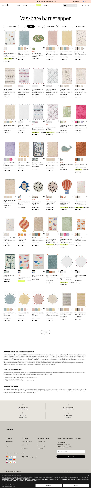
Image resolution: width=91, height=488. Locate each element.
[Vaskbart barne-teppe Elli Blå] (66, 299)
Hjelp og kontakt (9, 441)
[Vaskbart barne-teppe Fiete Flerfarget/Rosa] (81, 187)
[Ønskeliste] (83, 5)
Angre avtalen (40, 448)
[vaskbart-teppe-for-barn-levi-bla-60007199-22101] (22, 86)
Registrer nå (71, 456)
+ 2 (27, 48)
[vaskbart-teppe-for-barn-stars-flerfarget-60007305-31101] (5, 48)
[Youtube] (27, 457)
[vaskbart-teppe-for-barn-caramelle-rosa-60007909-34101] (25, 234)
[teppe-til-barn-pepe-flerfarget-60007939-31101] (19, 272)
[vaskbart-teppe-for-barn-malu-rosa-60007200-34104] (65, 272)
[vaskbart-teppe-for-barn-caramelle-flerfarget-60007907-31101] (19, 234)
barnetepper (38, 362)
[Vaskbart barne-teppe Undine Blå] (52, 262)
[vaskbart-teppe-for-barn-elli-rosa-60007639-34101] (67, 309)
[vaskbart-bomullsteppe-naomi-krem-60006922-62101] (82, 48)
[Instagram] (31, 457)
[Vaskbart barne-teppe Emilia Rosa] (52, 149)
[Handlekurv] (88, 5)
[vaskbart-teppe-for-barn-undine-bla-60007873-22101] (79, 159)
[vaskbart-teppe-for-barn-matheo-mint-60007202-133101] (47, 86)
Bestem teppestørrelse (27, 441)
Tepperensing (24, 443)
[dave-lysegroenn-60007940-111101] (79, 122)
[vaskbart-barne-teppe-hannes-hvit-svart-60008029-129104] (33, 197)
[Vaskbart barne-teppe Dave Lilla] (10, 149)
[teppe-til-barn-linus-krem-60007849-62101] (33, 159)
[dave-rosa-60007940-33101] (76, 122)
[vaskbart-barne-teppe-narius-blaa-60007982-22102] (19, 197)
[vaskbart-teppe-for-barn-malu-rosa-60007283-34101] (25, 48)
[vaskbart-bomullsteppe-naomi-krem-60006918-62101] (76, 48)
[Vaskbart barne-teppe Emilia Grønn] (10, 187)
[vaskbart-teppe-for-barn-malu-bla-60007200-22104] (62, 272)
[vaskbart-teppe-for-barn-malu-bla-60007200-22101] (36, 86)
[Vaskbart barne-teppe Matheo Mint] (52, 76)
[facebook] (35, 457)
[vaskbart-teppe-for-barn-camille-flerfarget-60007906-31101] (62, 197)
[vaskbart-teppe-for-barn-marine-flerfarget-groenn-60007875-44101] (62, 122)
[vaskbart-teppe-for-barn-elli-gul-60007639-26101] (65, 309)
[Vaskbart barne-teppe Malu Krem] (10, 112)
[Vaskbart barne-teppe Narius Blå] (24, 187)
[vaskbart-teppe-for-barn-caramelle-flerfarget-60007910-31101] (47, 234)
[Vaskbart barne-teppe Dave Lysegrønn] (66, 224)
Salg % (39, 5)
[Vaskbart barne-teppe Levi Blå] (38, 112)
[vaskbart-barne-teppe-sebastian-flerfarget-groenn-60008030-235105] (33, 48)
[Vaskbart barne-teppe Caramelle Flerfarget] (24, 224)
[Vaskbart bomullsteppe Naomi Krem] (81, 38)
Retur (7, 443)
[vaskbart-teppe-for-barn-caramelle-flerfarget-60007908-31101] (22, 234)
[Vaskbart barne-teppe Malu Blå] (24, 112)
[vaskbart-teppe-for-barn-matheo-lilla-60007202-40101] (50, 86)
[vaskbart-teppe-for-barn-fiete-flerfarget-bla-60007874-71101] (79, 197)
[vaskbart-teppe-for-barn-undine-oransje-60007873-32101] (76, 159)
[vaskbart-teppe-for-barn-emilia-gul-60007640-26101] (19, 159)
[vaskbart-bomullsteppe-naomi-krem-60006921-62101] (10, 86)
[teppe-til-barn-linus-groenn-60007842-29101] (36, 159)
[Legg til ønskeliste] (15, 48)
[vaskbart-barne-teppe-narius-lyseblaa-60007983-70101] (62, 159)
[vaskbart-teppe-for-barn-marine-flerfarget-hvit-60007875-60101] (65, 122)
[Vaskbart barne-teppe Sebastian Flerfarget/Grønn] (38, 38)
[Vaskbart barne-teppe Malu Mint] (24, 38)
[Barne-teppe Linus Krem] (38, 149)
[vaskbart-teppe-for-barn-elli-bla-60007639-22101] (62, 309)
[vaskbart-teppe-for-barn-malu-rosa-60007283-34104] (10, 309)
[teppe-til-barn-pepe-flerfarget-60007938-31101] (33, 272)
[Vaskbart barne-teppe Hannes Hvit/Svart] (38, 187)
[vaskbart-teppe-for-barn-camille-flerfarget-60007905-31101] (65, 197)
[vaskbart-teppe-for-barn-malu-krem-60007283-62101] (5, 122)
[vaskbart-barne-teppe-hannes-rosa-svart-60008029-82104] (36, 197)
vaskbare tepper (38, 364)
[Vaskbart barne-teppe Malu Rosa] (52, 38)
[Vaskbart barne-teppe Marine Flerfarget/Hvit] (81, 224)
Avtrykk (7, 446)
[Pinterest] (23, 457)
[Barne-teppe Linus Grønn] (10, 262)
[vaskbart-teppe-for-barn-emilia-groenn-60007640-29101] (22, 159)
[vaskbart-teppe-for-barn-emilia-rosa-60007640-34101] (25, 159)
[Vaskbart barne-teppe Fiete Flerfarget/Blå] (10, 224)
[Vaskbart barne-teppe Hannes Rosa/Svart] (52, 187)
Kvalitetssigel (24, 448)
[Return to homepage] (5, 5)
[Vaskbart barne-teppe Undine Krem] (38, 224)
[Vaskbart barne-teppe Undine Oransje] (81, 149)
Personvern (40, 443)
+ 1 (83, 48)
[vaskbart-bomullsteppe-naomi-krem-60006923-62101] (79, 48)
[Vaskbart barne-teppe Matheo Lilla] (52, 112)
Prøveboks (46, 5)
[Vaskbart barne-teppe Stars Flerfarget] (10, 38)
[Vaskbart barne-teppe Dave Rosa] (81, 112)
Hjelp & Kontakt (76, 1)
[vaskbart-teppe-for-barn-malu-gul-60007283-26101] (22, 48)
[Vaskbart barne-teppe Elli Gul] (81, 299)
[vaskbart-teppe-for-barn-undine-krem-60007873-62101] (82, 159)
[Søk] (75, 5)
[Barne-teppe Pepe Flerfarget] (24, 262)
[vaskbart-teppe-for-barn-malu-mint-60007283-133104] (5, 309)
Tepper (19, 5)
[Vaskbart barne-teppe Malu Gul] (66, 38)
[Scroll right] (57, 26)
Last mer (45, 332)
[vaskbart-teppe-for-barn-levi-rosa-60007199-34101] (19, 86)
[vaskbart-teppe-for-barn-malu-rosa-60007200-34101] (33, 86)
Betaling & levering (41, 441)
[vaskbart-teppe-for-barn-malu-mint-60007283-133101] (19, 48)
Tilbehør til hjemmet (28, 5)
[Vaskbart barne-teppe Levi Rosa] (24, 76)
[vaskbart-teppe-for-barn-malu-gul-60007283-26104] (8, 309)
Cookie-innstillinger (42, 446)
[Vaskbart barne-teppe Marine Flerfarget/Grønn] (66, 112)
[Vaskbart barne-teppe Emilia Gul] (24, 149)
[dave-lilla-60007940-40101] (82, 122)
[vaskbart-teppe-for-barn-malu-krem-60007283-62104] (47, 309)
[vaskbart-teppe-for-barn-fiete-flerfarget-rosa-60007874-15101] (76, 197)
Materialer (24, 446)
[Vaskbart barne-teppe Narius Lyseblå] (66, 149)
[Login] (85, 5)
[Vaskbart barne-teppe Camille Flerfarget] (66, 187)
